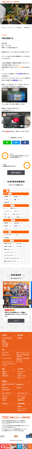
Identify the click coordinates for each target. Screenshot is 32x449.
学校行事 (17, 226)
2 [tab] (12, 325)
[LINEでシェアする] (7, 142)
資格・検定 (17, 196)
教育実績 (7, 193)
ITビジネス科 (19, 243)
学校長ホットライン (21, 410)
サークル (7, 228)
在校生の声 (4, 398)
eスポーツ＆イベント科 (10, 255)
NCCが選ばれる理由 (6, 338)
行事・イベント (5, 396)
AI (6, 208)
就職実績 (4, 371)
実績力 (3, 340)
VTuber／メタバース (17, 214)
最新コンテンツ (9, 205)
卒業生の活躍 (5, 375)
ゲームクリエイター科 (7, 358)
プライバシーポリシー (22, 408)
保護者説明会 (20, 400)
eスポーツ (17, 211)
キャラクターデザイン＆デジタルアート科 (13, 258)
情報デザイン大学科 (9, 246)
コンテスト (7, 199)
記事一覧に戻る (16, 173)
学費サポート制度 (21, 375)
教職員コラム (8, 240)
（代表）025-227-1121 (9, 429)
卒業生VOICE (8, 202)
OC (6, 190)
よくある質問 (5, 346)
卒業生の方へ (20, 387)
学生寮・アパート (21, 377)
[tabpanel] (16, 302)
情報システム (15, 208)
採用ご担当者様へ (6, 389)
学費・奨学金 (7, 237)
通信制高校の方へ (21, 384)
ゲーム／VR (7, 211)
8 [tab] (21, 325)
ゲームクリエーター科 (10, 252)
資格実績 (4, 342)
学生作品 (7, 226)
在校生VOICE (18, 223)
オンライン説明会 (21, 398)
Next (30, 302)
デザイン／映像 (8, 217)
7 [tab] (19, 325)
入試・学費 (19, 373)
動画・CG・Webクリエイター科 (23, 353)
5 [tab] (16, 325)
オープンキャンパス (8, 234)
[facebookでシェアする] (25, 142)
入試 (18, 234)
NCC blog (4, 403)
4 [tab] (15, 325)
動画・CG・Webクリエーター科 (11, 261)
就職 (16, 199)
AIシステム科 (21, 246)
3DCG (6, 214)
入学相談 (7, 232)
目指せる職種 (5, 344)
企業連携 (7, 196)
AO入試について (21, 371)
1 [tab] (10, 325)
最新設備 (19, 338)
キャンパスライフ (9, 220)
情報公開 (19, 406)
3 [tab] (13, 325)
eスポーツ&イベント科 (7, 362)
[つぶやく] (16, 142)
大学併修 (19, 217)
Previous (2, 302)
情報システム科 (8, 249)
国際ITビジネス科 (8, 243)
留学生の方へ (5, 387)
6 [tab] (18, 325)
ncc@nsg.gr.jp (20, 430)
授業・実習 (7, 223)
